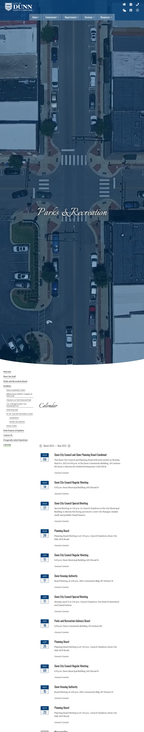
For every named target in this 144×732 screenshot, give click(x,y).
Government (51, 17)
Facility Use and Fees (17, 422)
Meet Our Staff (9, 377)
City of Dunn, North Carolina (18, 7)
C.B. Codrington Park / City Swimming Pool (16, 405)
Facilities (7, 386)
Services (88, 17)
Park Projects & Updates (13, 431)
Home (34, 17)
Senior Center (11, 426)
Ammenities (14, 418)
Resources (105, 17)
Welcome (7, 372)
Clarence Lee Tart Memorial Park (18, 400)
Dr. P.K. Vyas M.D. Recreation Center (19, 414)
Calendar (7, 445)
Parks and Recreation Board (15, 381)
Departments (71, 17)
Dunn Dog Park (12, 410)
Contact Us (7, 435)
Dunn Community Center (15, 390)
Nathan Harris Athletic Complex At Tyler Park (19, 395)
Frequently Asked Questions (15, 440)
